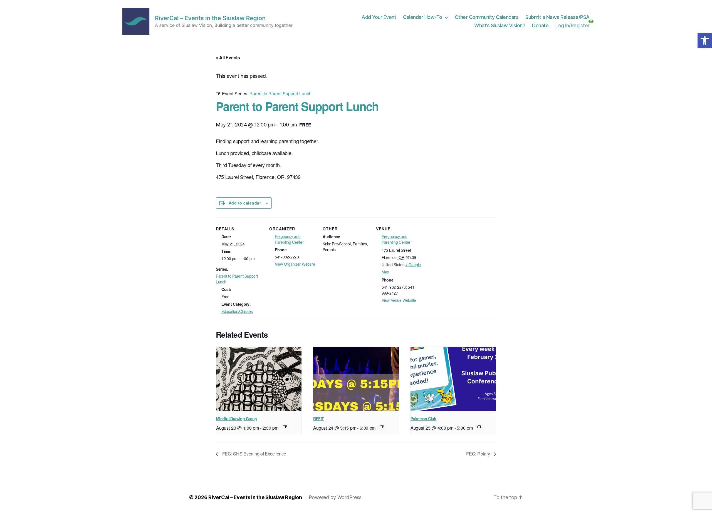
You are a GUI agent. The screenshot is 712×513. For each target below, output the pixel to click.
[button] (705, 40)
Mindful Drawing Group (236, 418)
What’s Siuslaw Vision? (499, 25)
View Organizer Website (295, 264)
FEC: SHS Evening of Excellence (253, 453)
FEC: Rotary (478, 453)
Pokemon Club (423, 418)
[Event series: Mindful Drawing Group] (285, 426)
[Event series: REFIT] (382, 426)
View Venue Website (399, 300)
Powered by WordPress (335, 497)
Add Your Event (379, 17)
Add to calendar (245, 203)
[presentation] (258, 379)
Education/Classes (237, 311)
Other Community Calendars (487, 17)
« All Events (228, 57)
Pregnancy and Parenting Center (289, 239)
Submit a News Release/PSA (557, 17)
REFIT (318, 418)
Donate (540, 25)
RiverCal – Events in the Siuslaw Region (255, 497)
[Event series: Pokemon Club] (479, 426)
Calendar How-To (422, 17)
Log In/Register (572, 25)
